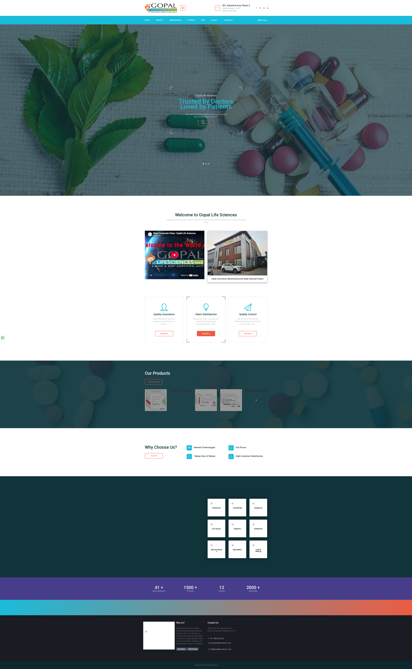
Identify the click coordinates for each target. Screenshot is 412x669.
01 (203, 163)
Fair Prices (241, 447)
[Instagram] (260, 8)
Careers (214, 20)
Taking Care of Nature (204, 456)
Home (147, 20)
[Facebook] (256, 8)
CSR (203, 20)
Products (191, 20)
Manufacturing (175, 20)
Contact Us (228, 20)
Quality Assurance (164, 314)
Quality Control (247, 314)
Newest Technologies (204, 447)
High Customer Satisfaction (249, 456)
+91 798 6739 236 (217, 639)
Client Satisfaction (206, 314)
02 (206, 163)
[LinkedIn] (264, 8)
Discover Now (206, 121)
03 (208, 163)
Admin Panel (192, 649)
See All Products (153, 382)
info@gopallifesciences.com (220, 649)
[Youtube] (268, 8)
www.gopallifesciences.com (220, 643)
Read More (164, 333)
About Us (159, 20)
